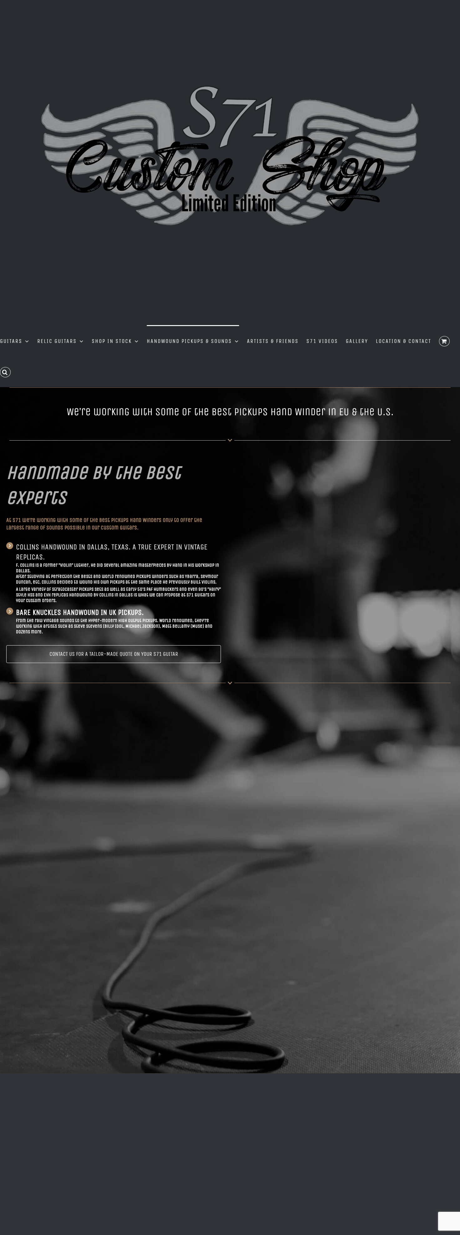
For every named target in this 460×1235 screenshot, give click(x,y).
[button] (5, 371)
